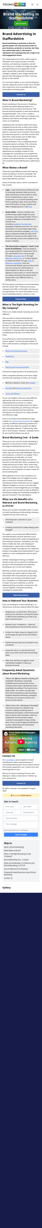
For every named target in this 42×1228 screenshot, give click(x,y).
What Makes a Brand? (12, 850)
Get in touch (21, 23)
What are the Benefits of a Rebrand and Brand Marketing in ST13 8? (19, 864)
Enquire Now (21, 299)
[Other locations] (32, 4)
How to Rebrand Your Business (16, 869)
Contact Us (21, 94)
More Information (21, 595)
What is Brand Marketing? (14, 847)
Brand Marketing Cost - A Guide (16, 860)
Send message (21, 835)
